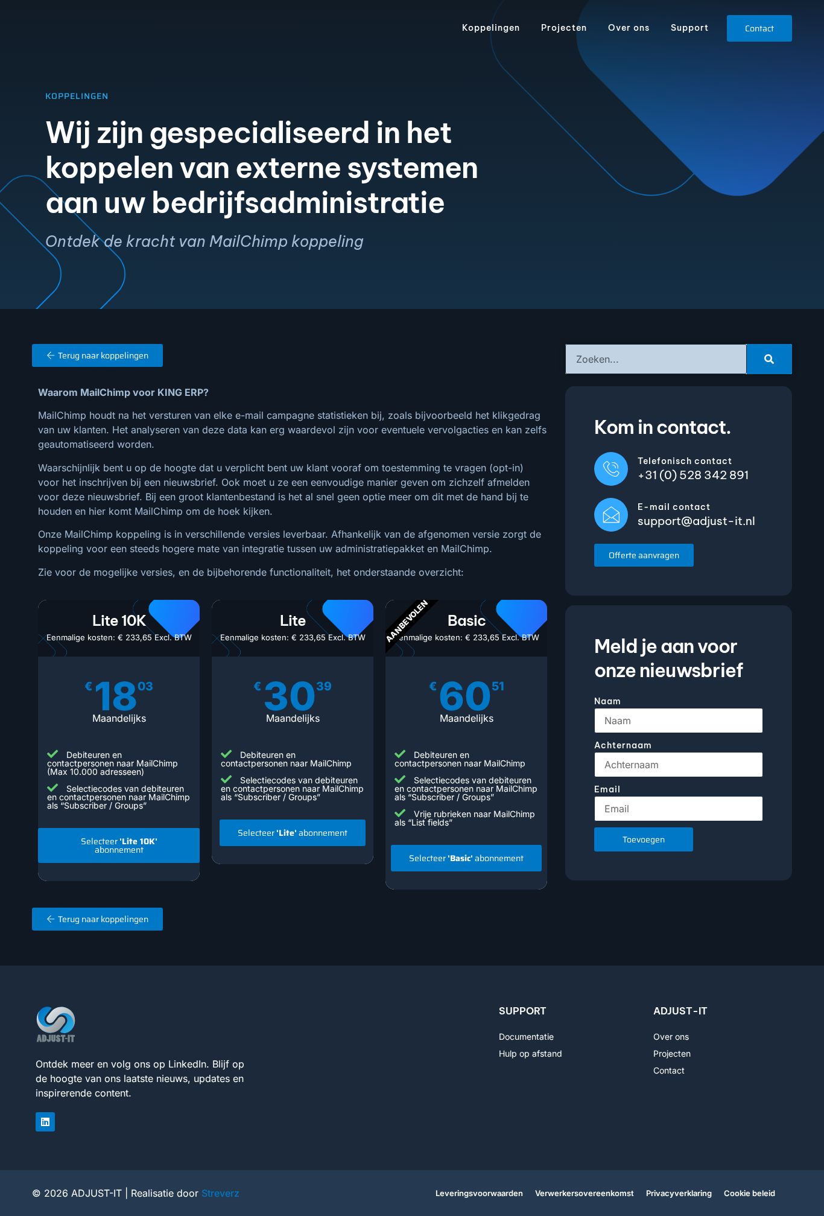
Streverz (220, 1193)
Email (607, 789)
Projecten (564, 27)
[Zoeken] (769, 359)
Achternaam (623, 745)
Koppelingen (491, 27)
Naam (607, 701)
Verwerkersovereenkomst (584, 1193)
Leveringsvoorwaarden (479, 1193)
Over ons (629, 27)
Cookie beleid (749, 1193)
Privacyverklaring (679, 1193)
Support (690, 27)
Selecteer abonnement (119, 845)
